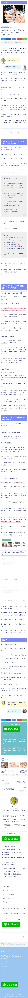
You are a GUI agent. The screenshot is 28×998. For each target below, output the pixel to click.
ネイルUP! (4, 966)
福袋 (5, 902)
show (18, 132)
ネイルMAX (4, 965)
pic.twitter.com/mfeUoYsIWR (12, 205)
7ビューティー (5, 963)
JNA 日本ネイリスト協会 (8, 955)
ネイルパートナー (6, 961)
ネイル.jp (3, 968)
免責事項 (19, 994)
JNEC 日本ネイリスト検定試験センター (11, 957)
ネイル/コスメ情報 (5, 27)
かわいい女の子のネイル (17, 48)
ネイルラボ (4, 958)
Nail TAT (3, 960)
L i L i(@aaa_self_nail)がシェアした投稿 (14, 600)
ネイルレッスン (8, 898)
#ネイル (6, 235)
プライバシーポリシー (11, 994)
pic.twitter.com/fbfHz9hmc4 (16, 248)
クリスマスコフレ (9, 891)
